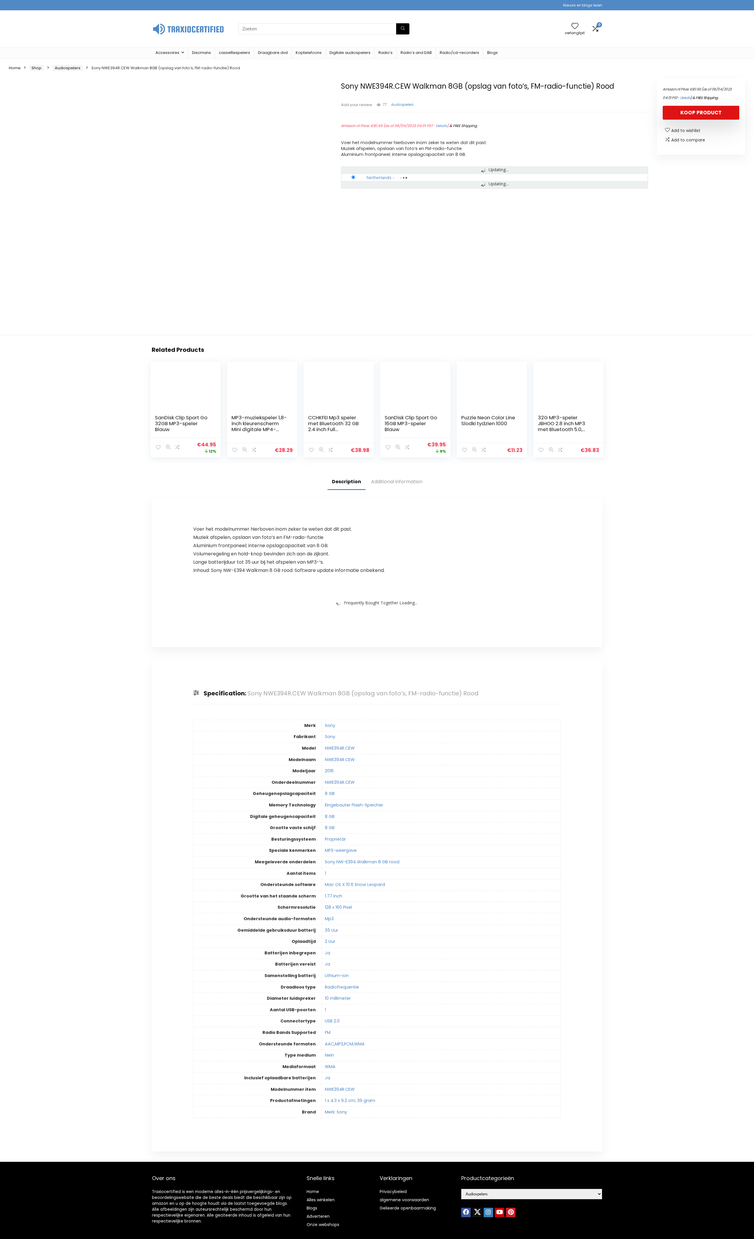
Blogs (492, 52)
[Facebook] (466, 1212)
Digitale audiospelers (350, 52)
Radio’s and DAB (416, 52)
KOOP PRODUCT (701, 112)
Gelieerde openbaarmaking (408, 1208)
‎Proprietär (335, 839)
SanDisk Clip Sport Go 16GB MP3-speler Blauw (411, 423)
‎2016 (329, 771)
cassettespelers (234, 52)
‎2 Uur (330, 941)
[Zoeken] (402, 28)
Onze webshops (323, 1225)
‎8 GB (330, 793)
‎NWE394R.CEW (340, 748)
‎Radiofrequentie (342, 987)
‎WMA (330, 1067)
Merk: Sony (336, 1112)
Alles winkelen (321, 1200)
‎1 (325, 873)
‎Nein (329, 1055)
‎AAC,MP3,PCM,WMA (345, 1044)
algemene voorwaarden (404, 1200)
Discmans (201, 52)
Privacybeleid (393, 1192)
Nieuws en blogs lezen (582, 5)
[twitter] (477, 1212)
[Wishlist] (574, 26)
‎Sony (330, 725)
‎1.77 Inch (333, 896)
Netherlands (378, 177)
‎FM (327, 1032)
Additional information (396, 481)
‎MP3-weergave (341, 850)
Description (346, 481)
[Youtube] (499, 1212)
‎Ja (327, 953)
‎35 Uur (331, 930)
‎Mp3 (329, 919)
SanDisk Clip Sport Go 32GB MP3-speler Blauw (181, 423)
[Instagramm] (488, 1212)
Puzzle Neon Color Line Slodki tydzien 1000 (488, 420)
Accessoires (167, 52)
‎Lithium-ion (337, 976)
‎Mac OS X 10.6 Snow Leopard (355, 884)
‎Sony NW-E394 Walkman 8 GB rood (362, 862)
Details (441, 125)
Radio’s (385, 52)
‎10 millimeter (338, 998)
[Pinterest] (510, 1212)
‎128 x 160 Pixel (338, 907)
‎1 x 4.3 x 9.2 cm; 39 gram (350, 1100)
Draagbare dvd (273, 52)
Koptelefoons (309, 52)
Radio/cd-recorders (459, 52)
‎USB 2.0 (332, 1021)
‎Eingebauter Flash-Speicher (354, 805)
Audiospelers (67, 68)
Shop (37, 68)
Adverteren (318, 1216)
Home (15, 68)
